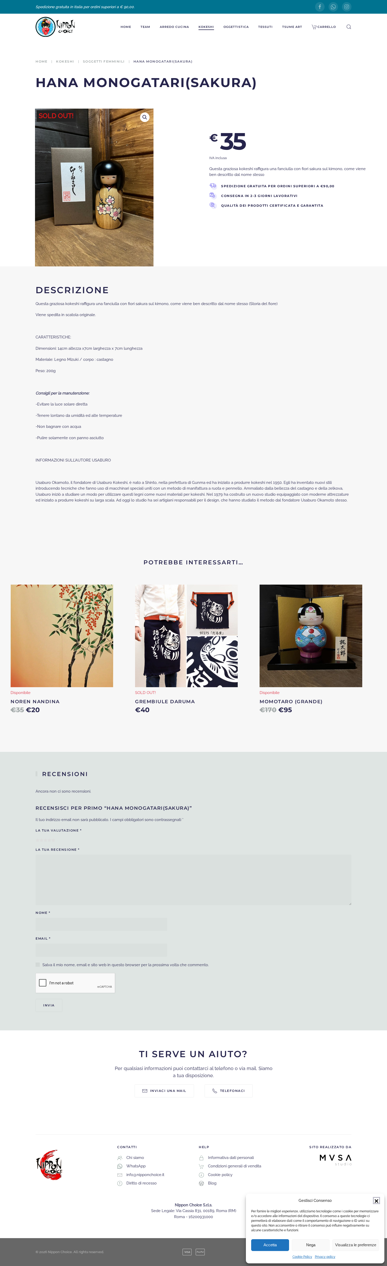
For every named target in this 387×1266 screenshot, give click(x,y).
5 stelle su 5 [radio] (53, 840)
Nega (310, 1245)
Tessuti (265, 27)
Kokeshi (206, 27)
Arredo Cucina (174, 27)
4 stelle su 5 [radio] (49, 840)
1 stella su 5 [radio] (37, 840)
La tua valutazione (59, 830)
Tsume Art (292, 27)
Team (145, 27)
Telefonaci (232, 1091)
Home (126, 27)
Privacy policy (325, 1257)
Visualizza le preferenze (355, 1245)
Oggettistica (236, 27)
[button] (376, 1200)
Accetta (270, 1245)
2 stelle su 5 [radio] (41, 840)
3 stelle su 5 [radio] (45, 840)
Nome (43, 913)
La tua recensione (58, 850)
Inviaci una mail (168, 1091)
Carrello (326, 27)
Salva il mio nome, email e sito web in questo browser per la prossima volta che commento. (125, 965)
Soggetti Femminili (104, 61)
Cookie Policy (302, 1257)
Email (43, 938)
